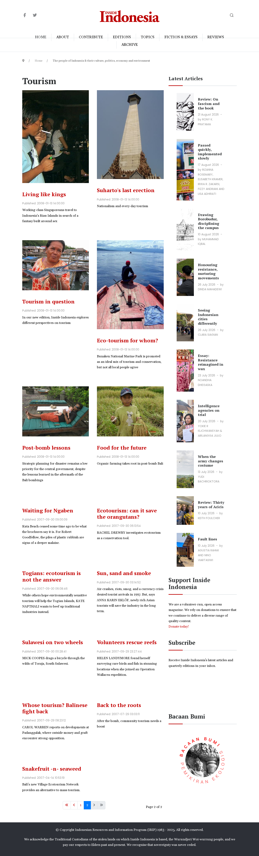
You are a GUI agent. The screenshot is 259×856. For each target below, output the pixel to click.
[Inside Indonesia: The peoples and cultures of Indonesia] (129, 15)
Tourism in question (48, 301)
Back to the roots (119, 705)
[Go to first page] (67, 805)
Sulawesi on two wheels (52, 642)
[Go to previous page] (74, 805)
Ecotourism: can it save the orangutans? (127, 513)
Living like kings (44, 194)
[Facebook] (24, 15)
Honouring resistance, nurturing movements (208, 271)
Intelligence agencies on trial (209, 410)
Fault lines (207, 539)
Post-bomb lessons (46, 447)
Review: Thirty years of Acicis (211, 504)
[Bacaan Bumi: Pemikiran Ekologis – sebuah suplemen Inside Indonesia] (202, 759)
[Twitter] (34, 15)
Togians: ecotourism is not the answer (51, 576)
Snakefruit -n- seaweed (51, 768)
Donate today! (179, 627)
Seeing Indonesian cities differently (208, 317)
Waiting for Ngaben (47, 510)
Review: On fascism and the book (209, 103)
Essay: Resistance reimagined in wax (210, 362)
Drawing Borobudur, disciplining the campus (208, 221)
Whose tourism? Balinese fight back (54, 708)
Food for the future (121, 447)
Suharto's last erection (126, 190)
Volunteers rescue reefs (127, 642)
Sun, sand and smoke (124, 573)
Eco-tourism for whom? (127, 340)
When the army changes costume (210, 461)
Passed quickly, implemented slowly (210, 152)
